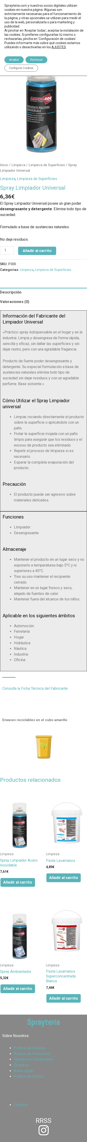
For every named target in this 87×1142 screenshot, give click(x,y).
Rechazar (36, 59)
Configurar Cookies (21, 68)
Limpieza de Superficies (47, 165)
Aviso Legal (23, 1071)
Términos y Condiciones (33, 1059)
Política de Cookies (30, 1048)
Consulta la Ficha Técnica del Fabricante (35, 688)
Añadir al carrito (37, 251)
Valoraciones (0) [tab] (14, 302)
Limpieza (18, 165)
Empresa (21, 1065)
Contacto (21, 1105)
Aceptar (14, 59)
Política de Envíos (28, 1076)
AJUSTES (59, 47)
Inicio (4, 165)
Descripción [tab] (10, 292)
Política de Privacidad (32, 1054)
